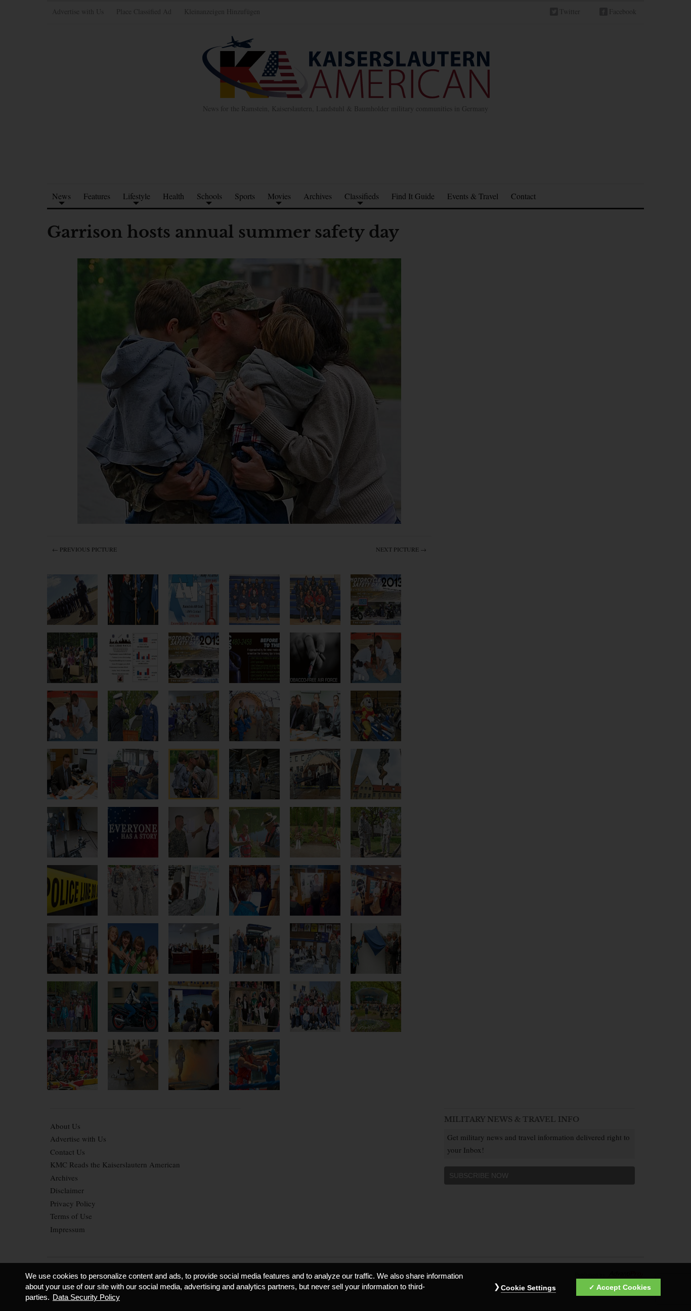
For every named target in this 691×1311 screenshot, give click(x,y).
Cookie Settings (528, 1288)
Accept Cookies (623, 1288)
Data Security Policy (86, 1298)
